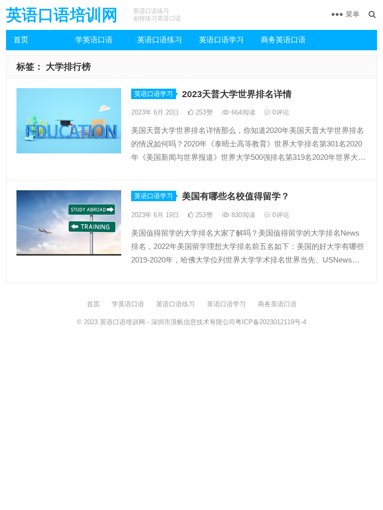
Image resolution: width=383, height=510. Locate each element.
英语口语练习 (159, 39)
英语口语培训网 (62, 15)
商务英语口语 (283, 39)
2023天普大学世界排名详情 (237, 94)
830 (242, 215)
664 (242, 112)
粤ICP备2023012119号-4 (270, 322)
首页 (20, 39)
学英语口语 (94, 39)
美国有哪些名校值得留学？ (236, 196)
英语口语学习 (221, 39)
